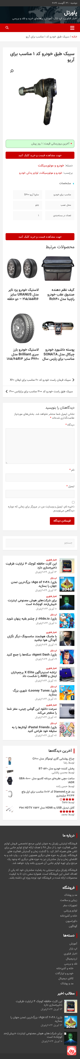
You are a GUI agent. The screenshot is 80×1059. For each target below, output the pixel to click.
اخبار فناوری (51, 560)
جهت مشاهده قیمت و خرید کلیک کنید (40, 155)
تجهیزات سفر (70, 906)
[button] (11, 71)
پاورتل (70, 13)
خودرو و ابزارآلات (64, 974)
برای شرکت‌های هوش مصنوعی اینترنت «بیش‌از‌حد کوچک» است (32, 602)
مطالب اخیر (66, 994)
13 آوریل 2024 (49, 572)
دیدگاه (69, 425)
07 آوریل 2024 (49, 717)
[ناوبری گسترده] (72, 27)
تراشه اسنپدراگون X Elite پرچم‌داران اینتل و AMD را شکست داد (34, 674)
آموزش (73, 944)
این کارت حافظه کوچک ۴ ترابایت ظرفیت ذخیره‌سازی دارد (31, 565)
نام (71, 470)
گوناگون (73, 926)
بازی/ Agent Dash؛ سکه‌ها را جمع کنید (32, 654)
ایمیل (70, 486)
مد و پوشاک (70, 895)
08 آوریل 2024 (49, 681)
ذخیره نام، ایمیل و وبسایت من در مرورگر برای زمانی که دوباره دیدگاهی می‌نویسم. (41, 509)
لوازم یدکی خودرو (28, 173)
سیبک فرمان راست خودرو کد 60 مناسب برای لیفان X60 (40, 380)
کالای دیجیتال (65, 979)
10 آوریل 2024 (49, 609)
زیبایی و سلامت (68, 900)
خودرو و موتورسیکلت (51, 165)
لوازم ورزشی (70, 911)
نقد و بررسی (70, 964)
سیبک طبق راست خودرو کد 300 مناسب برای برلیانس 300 (41, 391)
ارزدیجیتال (71, 959)
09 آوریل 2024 (49, 645)
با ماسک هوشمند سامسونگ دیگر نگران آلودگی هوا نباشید (32, 638)
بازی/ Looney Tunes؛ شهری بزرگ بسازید (35, 692)
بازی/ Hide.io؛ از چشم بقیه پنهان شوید (32, 618)
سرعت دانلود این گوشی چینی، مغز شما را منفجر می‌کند (32, 711)
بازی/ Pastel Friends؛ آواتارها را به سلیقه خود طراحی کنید (34, 729)
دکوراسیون (71, 921)
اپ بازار (53, 578)
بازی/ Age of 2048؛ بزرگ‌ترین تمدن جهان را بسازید (34, 584)
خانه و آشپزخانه (68, 916)
